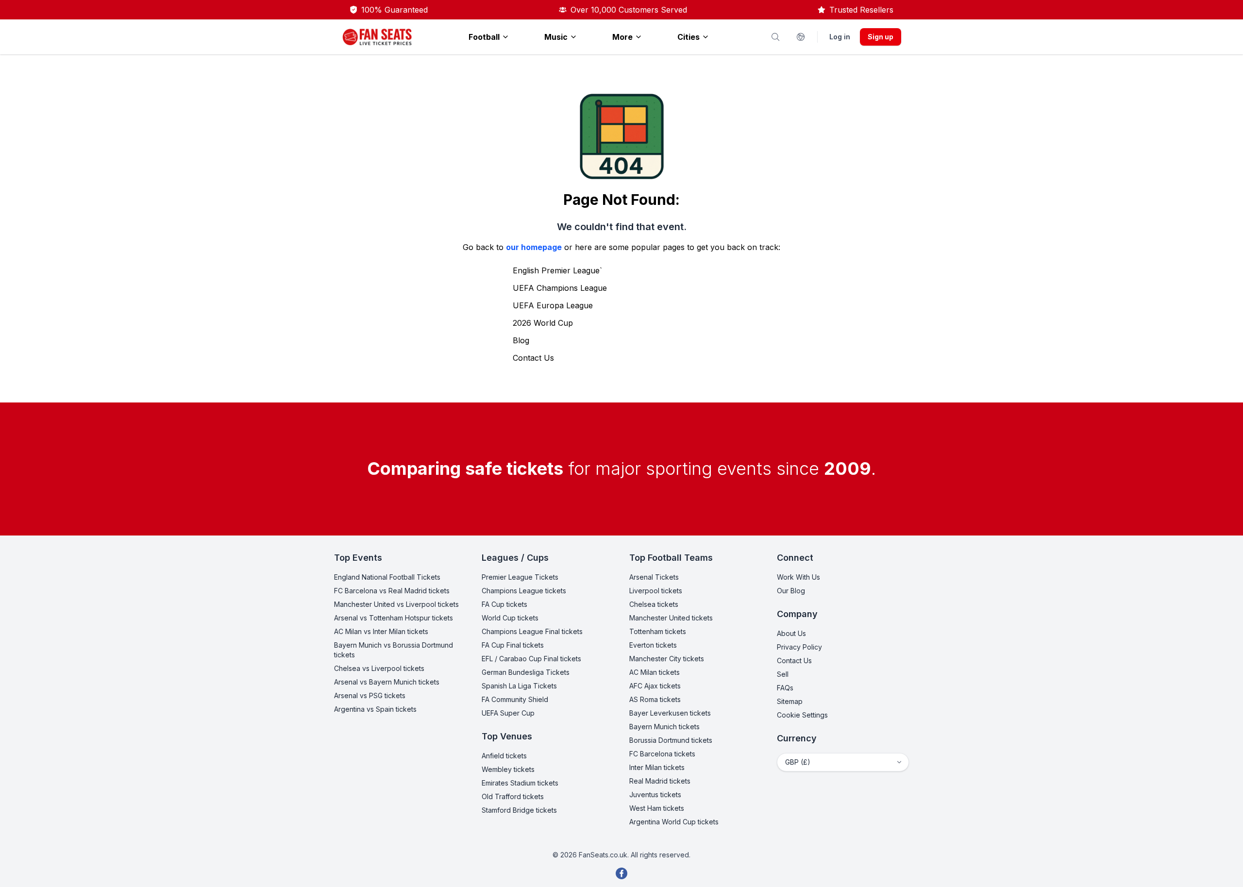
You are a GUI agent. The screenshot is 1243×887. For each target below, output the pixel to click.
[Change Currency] (800, 37)
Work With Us (798, 577)
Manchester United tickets (671, 618)
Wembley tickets (508, 769)
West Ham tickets (656, 808)
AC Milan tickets (654, 672)
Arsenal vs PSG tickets (369, 695)
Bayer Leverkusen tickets (670, 713)
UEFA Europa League (553, 305)
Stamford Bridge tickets (519, 810)
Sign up (880, 37)
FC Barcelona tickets (662, 754)
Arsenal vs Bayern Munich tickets (386, 682)
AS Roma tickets (655, 699)
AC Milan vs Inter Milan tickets (381, 631)
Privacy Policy (799, 647)
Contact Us (533, 358)
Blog (521, 340)
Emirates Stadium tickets (520, 783)
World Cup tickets (510, 618)
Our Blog (791, 590)
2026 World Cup (543, 323)
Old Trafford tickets (513, 796)
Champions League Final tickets (532, 631)
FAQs (785, 688)
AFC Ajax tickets (655, 686)
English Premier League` (557, 270)
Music (556, 37)
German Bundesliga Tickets (526, 672)
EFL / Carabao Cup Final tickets (531, 658)
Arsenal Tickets (654, 577)
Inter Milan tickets (657, 767)
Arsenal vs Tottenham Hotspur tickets (393, 618)
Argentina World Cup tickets (674, 822)
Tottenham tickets (657, 631)
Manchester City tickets (666, 658)
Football (484, 37)
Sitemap (790, 701)
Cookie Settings (802, 715)
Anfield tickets (504, 756)
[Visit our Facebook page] (621, 873)
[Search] (775, 37)
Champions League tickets (524, 590)
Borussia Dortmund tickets (670, 740)
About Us (791, 633)
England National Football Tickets (387, 577)
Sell (783, 674)
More (622, 37)
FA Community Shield (515, 699)
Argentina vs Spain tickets (375, 709)
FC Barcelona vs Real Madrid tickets (392, 590)
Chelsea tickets (653, 604)
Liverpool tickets (655, 590)
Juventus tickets (655, 794)
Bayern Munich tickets (664, 726)
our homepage (534, 247)
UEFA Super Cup (508, 713)
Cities (688, 37)
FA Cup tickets (504, 604)
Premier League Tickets (520, 577)
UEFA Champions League (560, 288)
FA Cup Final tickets (513, 645)
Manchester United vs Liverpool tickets (396, 604)
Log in (839, 37)
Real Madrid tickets (659, 781)
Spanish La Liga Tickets (519, 686)
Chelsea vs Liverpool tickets (379, 668)
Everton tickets (653, 645)
